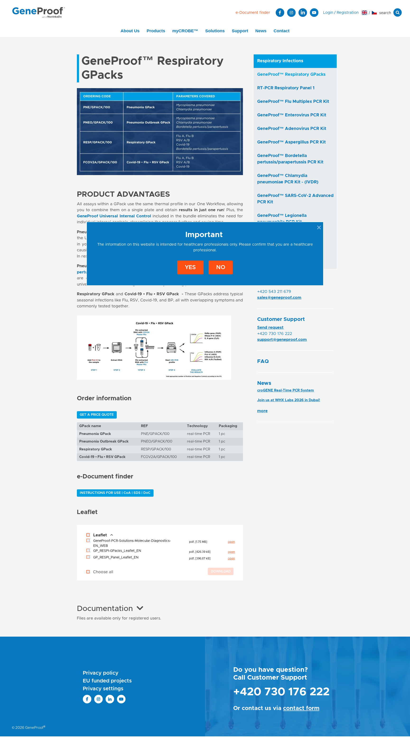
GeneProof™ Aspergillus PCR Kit (291, 142)
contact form (301, 708)
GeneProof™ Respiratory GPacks (291, 74)
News (260, 31)
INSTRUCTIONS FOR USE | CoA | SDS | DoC (115, 493)
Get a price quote (97, 414)
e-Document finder (253, 12)
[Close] (319, 227)
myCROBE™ (185, 31)
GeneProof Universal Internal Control (114, 216)
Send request (270, 327)
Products (156, 31)
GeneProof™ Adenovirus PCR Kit (291, 129)
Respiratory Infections (280, 61)
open (231, 541)
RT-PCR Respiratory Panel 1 (285, 88)
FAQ (263, 361)
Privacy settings (103, 688)
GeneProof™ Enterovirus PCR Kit (291, 115)
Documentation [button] (105, 609)
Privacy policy (100, 673)
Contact (281, 31)
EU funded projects (107, 681)
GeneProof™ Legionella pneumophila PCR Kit (282, 219)
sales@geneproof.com (279, 298)
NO (220, 267)
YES (190, 267)
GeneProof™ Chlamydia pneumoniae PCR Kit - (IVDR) (287, 179)
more (262, 411)
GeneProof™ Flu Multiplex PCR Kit (293, 102)
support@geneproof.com (282, 340)
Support (240, 31)
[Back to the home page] (38, 12)
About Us (130, 31)
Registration (348, 12)
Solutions (215, 31)
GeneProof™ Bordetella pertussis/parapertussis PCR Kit (290, 159)
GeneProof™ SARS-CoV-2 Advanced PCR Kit (295, 199)
